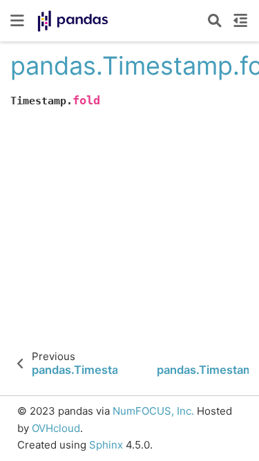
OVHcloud (56, 428)
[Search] (214, 20)
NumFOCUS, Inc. (153, 410)
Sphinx (106, 444)
